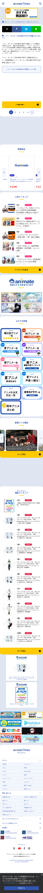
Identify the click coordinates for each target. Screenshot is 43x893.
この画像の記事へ (20, 104)
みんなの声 (27, 771)
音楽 (4, 782)
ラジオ (4, 771)
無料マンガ (27, 789)
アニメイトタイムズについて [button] (10, 818)
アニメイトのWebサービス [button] (9, 823)
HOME (4, 764)
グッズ (4, 775)
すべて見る (21, 651)
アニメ (4, 768)
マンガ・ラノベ (7, 778)
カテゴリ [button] (4, 760)
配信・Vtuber (28, 785)
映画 (25, 775)
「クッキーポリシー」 (11, 883)
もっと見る (21, 454)
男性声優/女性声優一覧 (9, 811)
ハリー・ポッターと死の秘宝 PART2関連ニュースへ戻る (21, 69)
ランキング (27, 764)
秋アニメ (5, 804)
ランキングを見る (21, 270)
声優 (25, 768)
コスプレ (26, 782)
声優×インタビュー (29, 811)
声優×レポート (7, 814)
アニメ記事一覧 (7, 807)
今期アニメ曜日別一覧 (30, 797)
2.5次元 (5, 785)
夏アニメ (26, 800)
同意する (21, 888)
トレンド (5, 789)
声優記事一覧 (28, 807)
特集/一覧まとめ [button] (6, 793)
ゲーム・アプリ (28, 778)
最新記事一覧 (6, 797)
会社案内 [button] (4, 827)
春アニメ (5, 800)
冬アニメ (26, 804)
